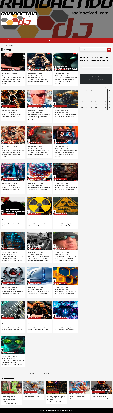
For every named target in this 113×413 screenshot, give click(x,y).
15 (105, 101)
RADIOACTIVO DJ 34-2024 (9, 218)
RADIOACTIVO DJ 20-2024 (9, 356)
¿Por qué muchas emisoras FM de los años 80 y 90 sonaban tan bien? (56, 397)
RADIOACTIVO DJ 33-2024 (35, 218)
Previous (32, 373)
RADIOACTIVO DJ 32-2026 (77, 396)
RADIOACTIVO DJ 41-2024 (62, 110)
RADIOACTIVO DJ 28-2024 (35, 252)
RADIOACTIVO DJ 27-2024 (62, 252)
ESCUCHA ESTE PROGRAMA (8, 69)
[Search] (111, 40)
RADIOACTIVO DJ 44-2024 (62, 74)
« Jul (81, 114)
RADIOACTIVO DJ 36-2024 (35, 183)
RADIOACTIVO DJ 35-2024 (62, 183)
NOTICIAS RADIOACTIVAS (8, 179)
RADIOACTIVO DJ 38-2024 (62, 147)
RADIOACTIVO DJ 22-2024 (35, 322)
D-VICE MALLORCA (75, 40)
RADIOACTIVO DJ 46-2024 (9, 74)
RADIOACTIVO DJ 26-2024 (9, 287)
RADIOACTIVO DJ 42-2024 (35, 110)
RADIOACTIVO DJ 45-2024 (35, 74)
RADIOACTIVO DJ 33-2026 (32, 396)
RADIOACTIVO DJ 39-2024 (35, 147)
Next (47, 373)
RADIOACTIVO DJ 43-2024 (9, 110)
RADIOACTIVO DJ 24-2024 (62, 287)
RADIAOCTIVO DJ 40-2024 (9, 147)
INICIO (3, 40)
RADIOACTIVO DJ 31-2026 (99, 396)
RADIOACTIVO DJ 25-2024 (35, 287)
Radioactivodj (12, 75)
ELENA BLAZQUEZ (47, 40)
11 (86, 101)
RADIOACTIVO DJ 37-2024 (9, 183)
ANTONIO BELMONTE (61, 40)
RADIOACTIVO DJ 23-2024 (9, 322)
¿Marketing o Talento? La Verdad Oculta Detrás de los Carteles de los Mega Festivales (10, 398)
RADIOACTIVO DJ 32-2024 (62, 218)
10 (82, 101)
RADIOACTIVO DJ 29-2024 (9, 252)
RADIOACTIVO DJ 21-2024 (62, 322)
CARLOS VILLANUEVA (33, 40)
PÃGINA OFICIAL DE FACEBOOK (16, 40)
